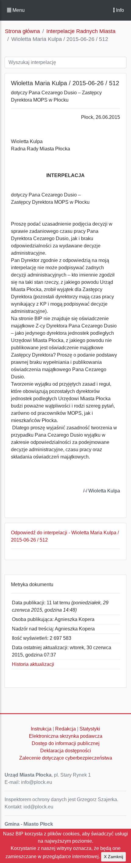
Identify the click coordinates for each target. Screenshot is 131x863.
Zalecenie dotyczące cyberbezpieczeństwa (65, 758)
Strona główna (22, 31)
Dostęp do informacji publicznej (66, 743)
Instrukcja (41, 728)
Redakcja (65, 728)
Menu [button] (18, 10)
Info (119, 10)
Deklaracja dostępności (65, 750)
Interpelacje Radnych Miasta (80, 31)
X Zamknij (113, 856)
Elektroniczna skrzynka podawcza (65, 736)
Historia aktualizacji (33, 664)
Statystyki (90, 728)
